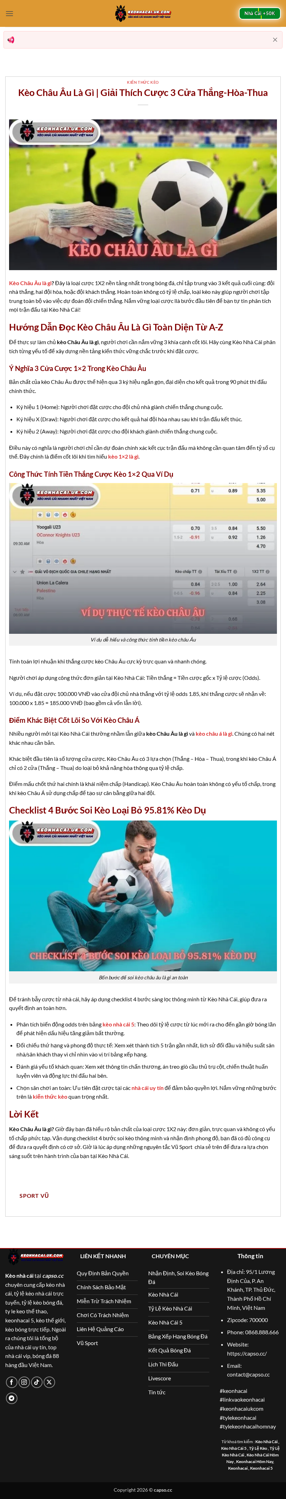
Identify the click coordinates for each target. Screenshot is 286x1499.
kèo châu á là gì (214, 733)
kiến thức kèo (50, 1096)
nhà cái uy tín (147, 1087)
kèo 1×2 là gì (123, 456)
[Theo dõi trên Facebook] (11, 1382)
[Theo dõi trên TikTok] (37, 1382)
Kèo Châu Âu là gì (30, 283)
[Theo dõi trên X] (49, 1382)
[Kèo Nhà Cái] (143, 13)
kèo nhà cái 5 (118, 1024)
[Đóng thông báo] (275, 39)
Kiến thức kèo (143, 82)
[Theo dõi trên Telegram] (11, 1398)
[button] (9, 13)
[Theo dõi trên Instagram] (24, 1382)
